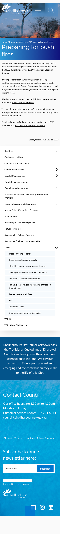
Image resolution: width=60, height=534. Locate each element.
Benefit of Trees (16, 306)
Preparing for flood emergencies (19, 222)
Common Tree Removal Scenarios (25, 313)
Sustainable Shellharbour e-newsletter (22, 241)
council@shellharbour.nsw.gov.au (25, 417)
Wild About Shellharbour (16, 325)
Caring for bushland (14, 157)
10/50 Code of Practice (23, 102)
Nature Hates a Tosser (14, 228)
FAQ (11, 300)
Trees (25, 42)
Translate (25, 484)
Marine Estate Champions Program (21, 210)
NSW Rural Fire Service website (30, 125)
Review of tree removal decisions (24, 278)
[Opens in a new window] (42, 507)
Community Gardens (14, 169)
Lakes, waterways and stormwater (20, 204)
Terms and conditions (24, 438)
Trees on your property (20, 253)
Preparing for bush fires (20, 294)
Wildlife (8, 319)
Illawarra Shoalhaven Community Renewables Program (26, 196)
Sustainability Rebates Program (19, 235)
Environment (15, 42)
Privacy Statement (45, 438)
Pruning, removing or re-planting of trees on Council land (30, 286)
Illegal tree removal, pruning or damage (27, 266)
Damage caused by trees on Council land (28, 272)
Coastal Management (14, 176)
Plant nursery (10, 216)
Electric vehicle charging (16, 188)
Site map (8, 438)
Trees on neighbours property (23, 260)
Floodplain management (16, 182)
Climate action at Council (16, 163)
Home (4, 42)
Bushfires (8, 151)
